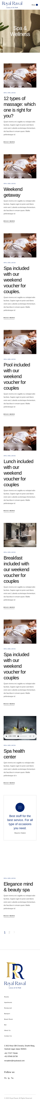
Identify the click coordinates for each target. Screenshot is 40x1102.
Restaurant (8, 1008)
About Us (7, 1030)
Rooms (6, 997)
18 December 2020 (17, 174)
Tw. (12, 1078)
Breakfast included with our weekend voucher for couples (16, 569)
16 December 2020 (17, 349)
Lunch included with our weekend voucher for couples (18, 473)
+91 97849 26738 (11, 1056)
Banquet (7, 1013)
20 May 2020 (13, 731)
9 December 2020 (16, 639)
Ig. (9, 1078)
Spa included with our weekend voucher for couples (16, 666)
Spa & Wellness (10, 92)
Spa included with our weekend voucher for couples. (16, 280)
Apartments (8, 1002)
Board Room (8, 1019)
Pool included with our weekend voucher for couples (17, 376)
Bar (5, 1025)
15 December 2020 (17, 542)
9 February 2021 (16, 83)
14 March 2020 (15, 868)
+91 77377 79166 (11, 1053)
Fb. (5, 1078)
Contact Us (8, 1036)
